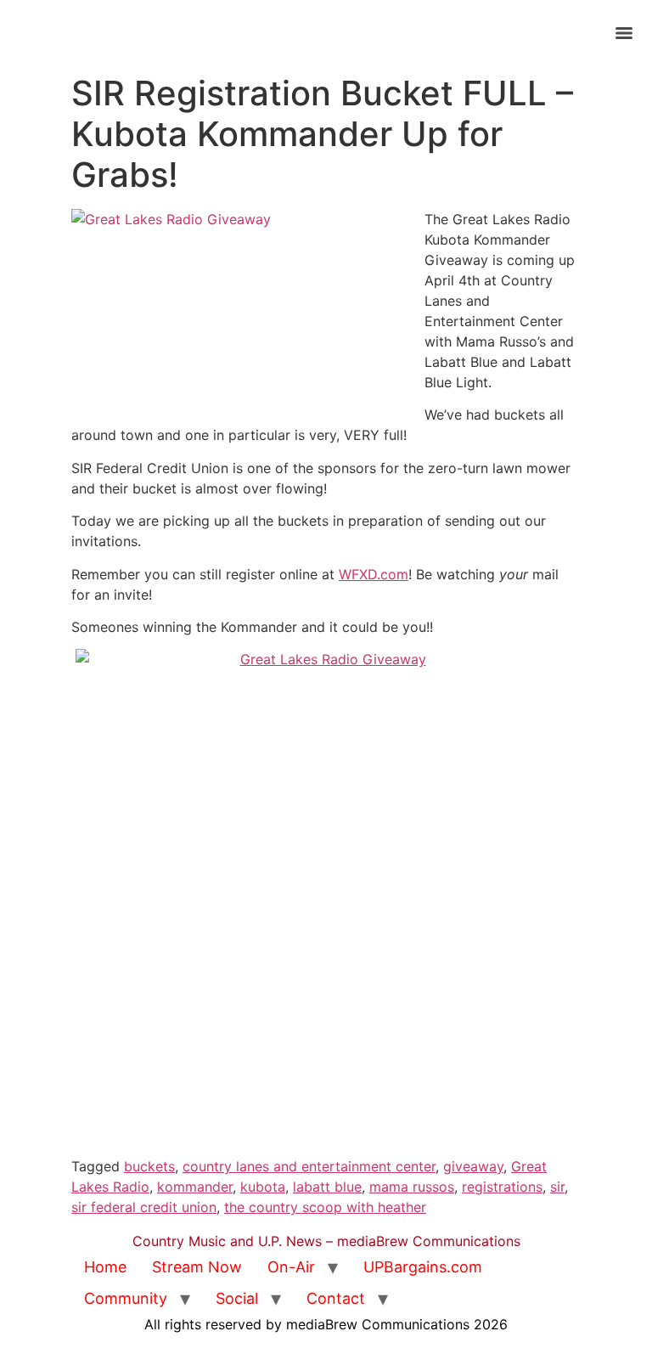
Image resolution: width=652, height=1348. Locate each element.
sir (557, 1186)
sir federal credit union (143, 1207)
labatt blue (327, 1186)
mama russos (411, 1186)
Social (237, 1298)
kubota (262, 1186)
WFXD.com (373, 574)
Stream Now (197, 1267)
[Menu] (624, 33)
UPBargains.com (422, 1267)
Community (125, 1298)
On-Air (291, 1267)
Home (105, 1267)
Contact (335, 1298)
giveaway (473, 1166)
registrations (502, 1186)
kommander (195, 1186)
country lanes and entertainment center (309, 1166)
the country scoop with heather (325, 1207)
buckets (149, 1166)
